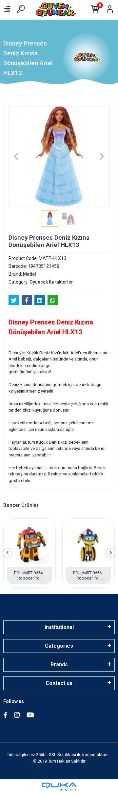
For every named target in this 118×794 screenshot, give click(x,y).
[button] (16, 156)
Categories (59, 646)
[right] (110, 553)
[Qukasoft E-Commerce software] (59, 787)
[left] (7, 553)
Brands (59, 664)
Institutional (59, 627)
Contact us (59, 683)
